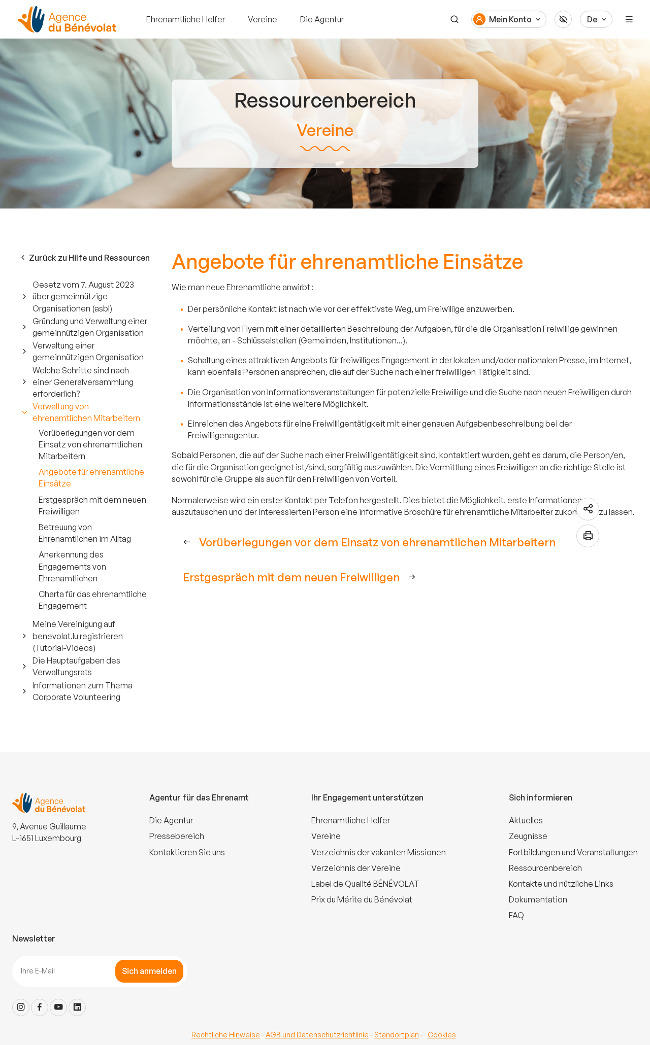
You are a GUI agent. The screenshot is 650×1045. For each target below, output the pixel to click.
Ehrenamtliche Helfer (185, 19)
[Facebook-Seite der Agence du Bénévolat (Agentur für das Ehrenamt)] (39, 1007)
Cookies (442, 1034)
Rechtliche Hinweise (225, 1034)
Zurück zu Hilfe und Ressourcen (89, 258)
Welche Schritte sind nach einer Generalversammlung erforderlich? (83, 382)
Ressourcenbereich (545, 868)
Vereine (262, 19)
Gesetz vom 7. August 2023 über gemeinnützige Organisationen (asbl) (83, 296)
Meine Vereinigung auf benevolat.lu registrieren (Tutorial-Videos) (77, 635)
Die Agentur (322, 19)
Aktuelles (526, 820)
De (592, 19)
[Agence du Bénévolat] (65, 19)
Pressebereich (176, 836)
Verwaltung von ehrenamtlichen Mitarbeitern (86, 412)
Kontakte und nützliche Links (561, 884)
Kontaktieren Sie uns (187, 852)
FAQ (516, 915)
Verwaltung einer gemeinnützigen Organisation (88, 351)
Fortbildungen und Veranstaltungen (573, 852)
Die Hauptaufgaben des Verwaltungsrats (76, 666)
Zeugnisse (528, 836)
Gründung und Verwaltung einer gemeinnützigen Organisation (89, 327)
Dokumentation (538, 899)
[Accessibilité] (563, 19)
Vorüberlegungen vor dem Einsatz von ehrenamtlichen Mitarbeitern (90, 444)
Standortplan (396, 1034)
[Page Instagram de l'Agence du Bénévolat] (20, 1007)
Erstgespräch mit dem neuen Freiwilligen (92, 505)
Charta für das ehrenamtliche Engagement (93, 600)
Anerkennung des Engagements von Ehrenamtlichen (72, 566)
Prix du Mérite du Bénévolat (361, 899)
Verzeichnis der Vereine (356, 868)
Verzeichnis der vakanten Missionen (378, 852)
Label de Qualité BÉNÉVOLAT (365, 884)
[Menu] (629, 19)
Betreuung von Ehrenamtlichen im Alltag (85, 533)
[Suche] (454, 19)
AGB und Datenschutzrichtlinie (317, 1034)
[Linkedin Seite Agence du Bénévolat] (77, 1007)
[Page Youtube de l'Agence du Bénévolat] (58, 1007)
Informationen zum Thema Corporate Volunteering (82, 691)
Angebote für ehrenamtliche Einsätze (91, 478)
